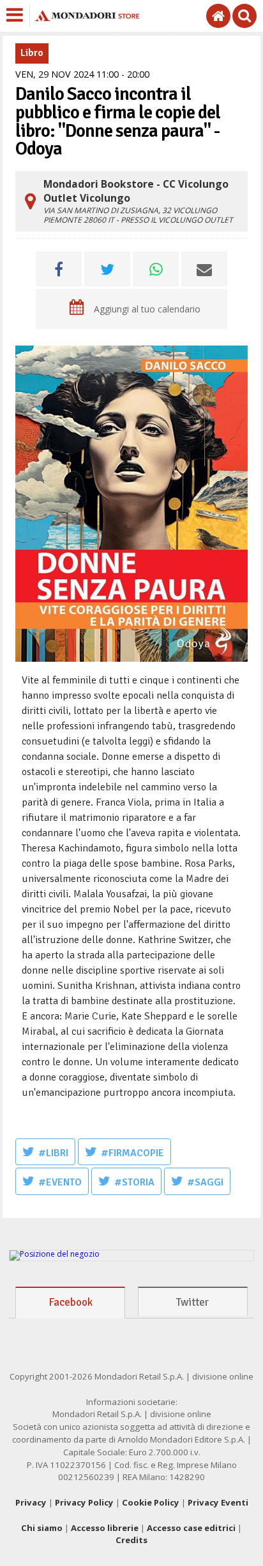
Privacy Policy (84, 1502)
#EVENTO (60, 1182)
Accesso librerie (105, 1528)
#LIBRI (53, 1153)
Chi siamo (42, 1528)
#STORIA (134, 1182)
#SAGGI (205, 1182)
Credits (131, 1540)
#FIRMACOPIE (132, 1153)
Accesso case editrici (191, 1528)
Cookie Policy (150, 1502)
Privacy (31, 1502)
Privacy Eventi (218, 1502)
